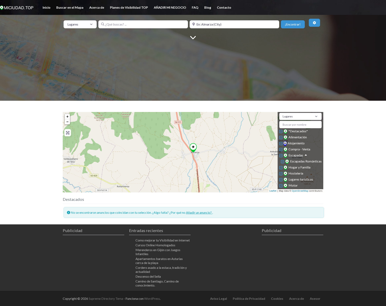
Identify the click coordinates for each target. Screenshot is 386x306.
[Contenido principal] (193, 37)
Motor (293, 185)
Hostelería (295, 173)
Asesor (315, 298)
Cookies (277, 298)
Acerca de (96, 7)
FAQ (195, 7)
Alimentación (297, 137)
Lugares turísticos (300, 179)
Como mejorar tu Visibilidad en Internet (163, 240)
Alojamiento (296, 143)
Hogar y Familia (299, 167)
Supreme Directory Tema (106, 298)
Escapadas (295, 155)
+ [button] (67, 116)
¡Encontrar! (295, 24)
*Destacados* (298, 131)
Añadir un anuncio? (199, 212)
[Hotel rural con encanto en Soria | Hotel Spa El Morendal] (193, 147)
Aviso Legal (218, 298)
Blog (207, 7)
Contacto (224, 7)
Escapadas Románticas (306, 161)
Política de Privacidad (249, 298)
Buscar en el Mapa (69, 7)
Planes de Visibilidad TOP (129, 7)
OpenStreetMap (300, 190)
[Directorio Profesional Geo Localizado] (16, 7)
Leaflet (272, 190)
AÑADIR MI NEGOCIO (170, 7)
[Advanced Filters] (314, 23)
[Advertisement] (193, 72)
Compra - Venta (299, 149)
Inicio (46, 7)
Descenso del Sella (148, 276)
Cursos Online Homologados (155, 245)
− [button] (67, 122)
